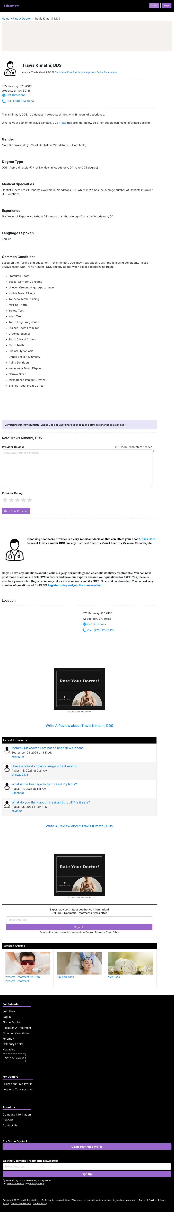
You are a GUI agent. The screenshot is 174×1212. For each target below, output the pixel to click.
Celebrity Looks (13, 1044)
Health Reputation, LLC (32, 1200)
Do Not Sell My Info (21, 1203)
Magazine (9, 1049)
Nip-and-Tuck (65, 977)
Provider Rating (12, 493)
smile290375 (20, 774)
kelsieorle (18, 756)
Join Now (9, 1011)
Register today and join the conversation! (75, 585)
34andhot (18, 792)
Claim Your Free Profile (17, 1084)
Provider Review (13, 447)
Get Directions (15, 95)
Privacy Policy (112, 932)
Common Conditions (16, 1033)
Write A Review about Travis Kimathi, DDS (79, 726)
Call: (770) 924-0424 (20, 101)
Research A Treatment (17, 1027)
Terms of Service (93, 932)
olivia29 (17, 810)
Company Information (17, 1114)
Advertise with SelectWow (79, 712)
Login (166, 5)
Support (8, 1120)
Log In (7, 1017)
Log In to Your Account (18, 1089)
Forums (7, 1038)
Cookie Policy (40, 1203)
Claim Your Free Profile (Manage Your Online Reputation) (86, 72)
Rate (63, 122)
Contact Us (10, 1125)
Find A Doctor (12, 1022)
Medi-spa (114, 977)
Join (154, 5)
